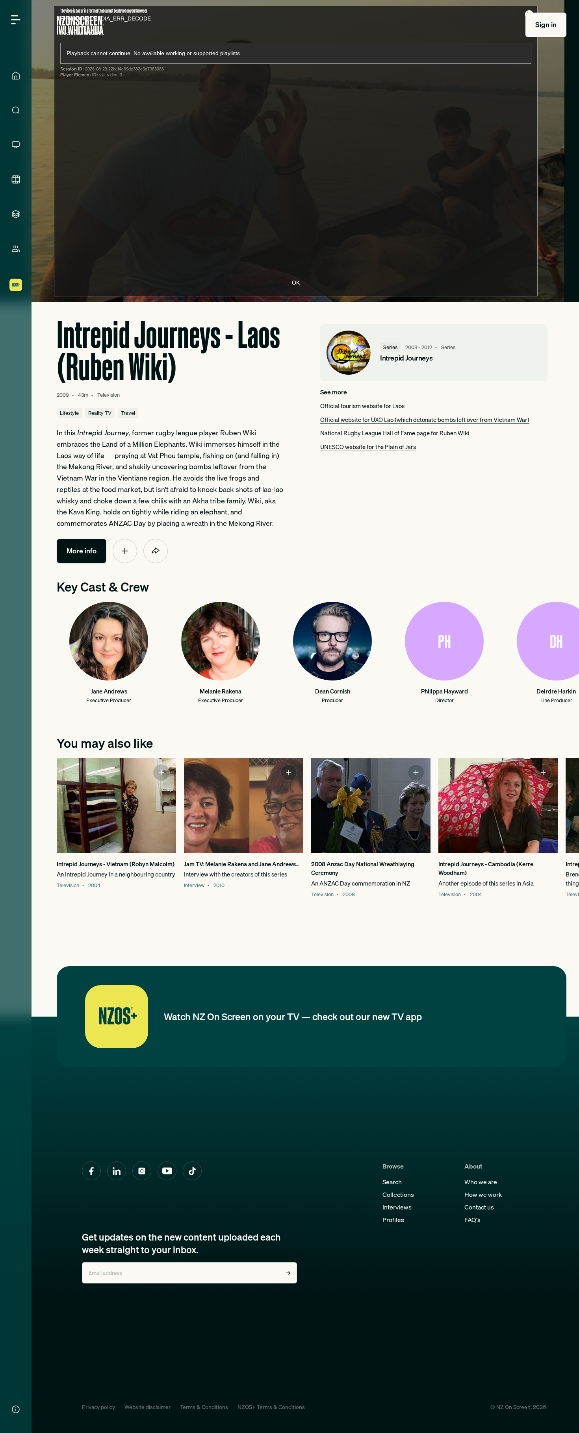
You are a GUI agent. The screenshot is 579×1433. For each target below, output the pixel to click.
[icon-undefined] (125, 551)
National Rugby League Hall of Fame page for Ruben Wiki (395, 433)
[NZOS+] (16, 285)
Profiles (393, 1220)
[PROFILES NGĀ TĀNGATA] (16, 248)
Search (392, 1182)
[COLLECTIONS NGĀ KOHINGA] (16, 214)
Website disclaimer (147, 1407)
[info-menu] (16, 1409)
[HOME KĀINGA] (16, 75)
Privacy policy (98, 1407)
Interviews (397, 1207)
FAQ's (472, 1220)
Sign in (546, 24)
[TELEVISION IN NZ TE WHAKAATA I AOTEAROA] (16, 145)
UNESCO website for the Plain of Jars (368, 446)
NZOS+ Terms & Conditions (271, 1407)
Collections (398, 1194)
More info (81, 551)
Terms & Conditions (204, 1407)
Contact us (479, 1207)
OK (296, 282)
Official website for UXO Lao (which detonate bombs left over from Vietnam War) (424, 419)
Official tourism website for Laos (362, 405)
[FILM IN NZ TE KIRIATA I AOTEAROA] (16, 179)
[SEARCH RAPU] (16, 110)
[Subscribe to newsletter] (288, 1273)
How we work (483, 1194)
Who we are (480, 1182)
